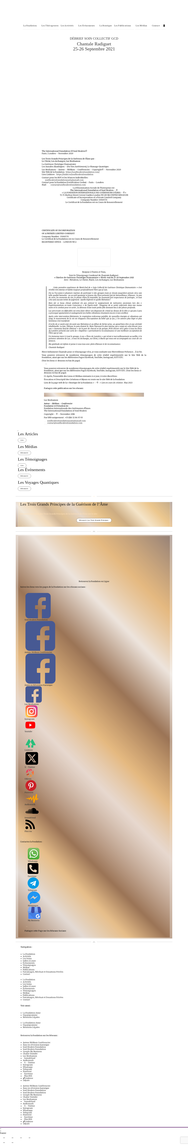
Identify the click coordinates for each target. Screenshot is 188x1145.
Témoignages (29, 965)
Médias (26, 967)
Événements (29, 963)
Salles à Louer (29, 961)
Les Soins (27, 958)
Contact (26, 974)
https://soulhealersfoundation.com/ (83, 172)
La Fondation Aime (32, 1013)
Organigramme (30, 1015)
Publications (28, 969)
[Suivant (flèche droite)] (12, 1142)
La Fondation (29, 954)
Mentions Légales (31, 1017)
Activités (27, 956)
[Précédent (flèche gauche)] (4, 1142)
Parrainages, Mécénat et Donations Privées (43, 972)
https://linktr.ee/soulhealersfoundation (74, 174)
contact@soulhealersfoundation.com (68, 185)
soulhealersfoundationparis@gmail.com (64, 180)
